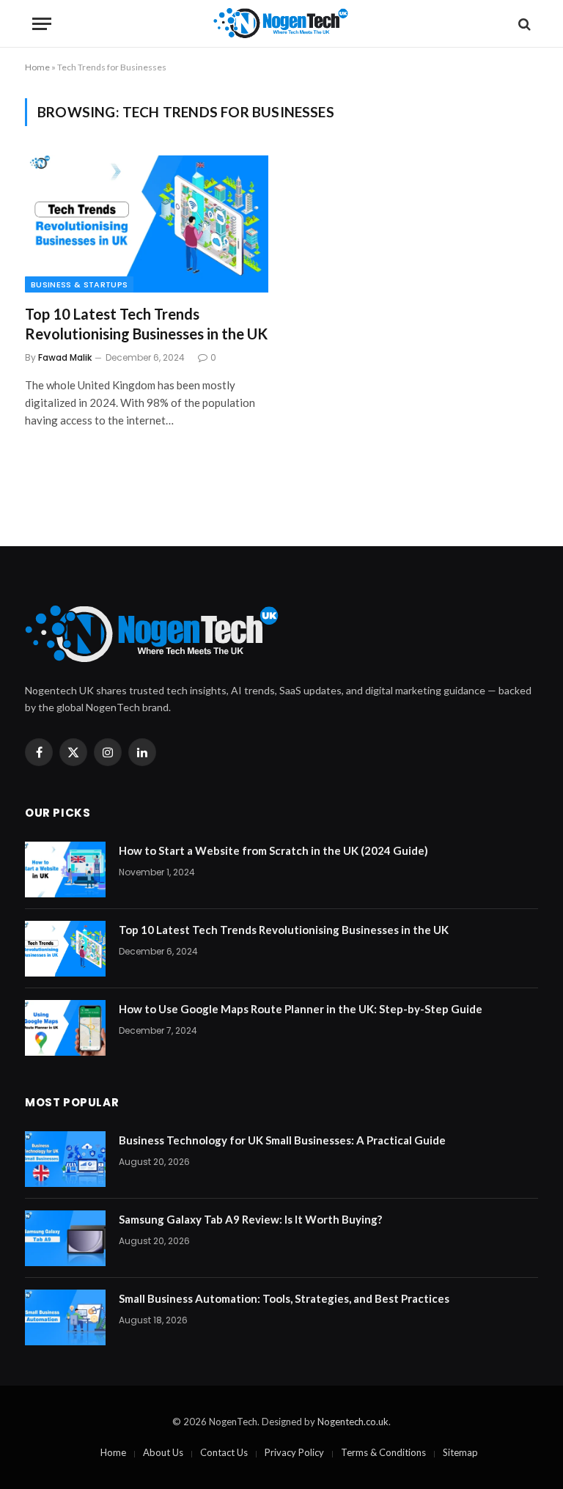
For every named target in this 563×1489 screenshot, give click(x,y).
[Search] (523, 23)
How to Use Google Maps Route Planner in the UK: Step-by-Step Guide (300, 1008)
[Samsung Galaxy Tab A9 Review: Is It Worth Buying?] (65, 1238)
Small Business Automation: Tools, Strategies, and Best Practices (284, 1298)
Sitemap (460, 1452)
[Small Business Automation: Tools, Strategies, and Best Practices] (65, 1317)
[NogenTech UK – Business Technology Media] (281, 24)
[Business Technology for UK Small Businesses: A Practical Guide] (65, 1159)
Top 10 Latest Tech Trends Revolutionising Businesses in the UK (146, 323)
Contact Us (224, 1452)
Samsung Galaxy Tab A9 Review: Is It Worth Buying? (250, 1219)
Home (37, 67)
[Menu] (41, 23)
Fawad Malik (65, 357)
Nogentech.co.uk (353, 1421)
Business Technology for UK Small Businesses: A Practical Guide (282, 1140)
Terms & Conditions (383, 1452)
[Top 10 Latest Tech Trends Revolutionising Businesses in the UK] (146, 224)
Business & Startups (79, 284)
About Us (163, 1452)
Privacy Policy (294, 1452)
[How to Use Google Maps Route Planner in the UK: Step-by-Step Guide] (65, 1028)
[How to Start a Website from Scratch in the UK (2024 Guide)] (65, 869)
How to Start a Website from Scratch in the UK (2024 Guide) (273, 850)
